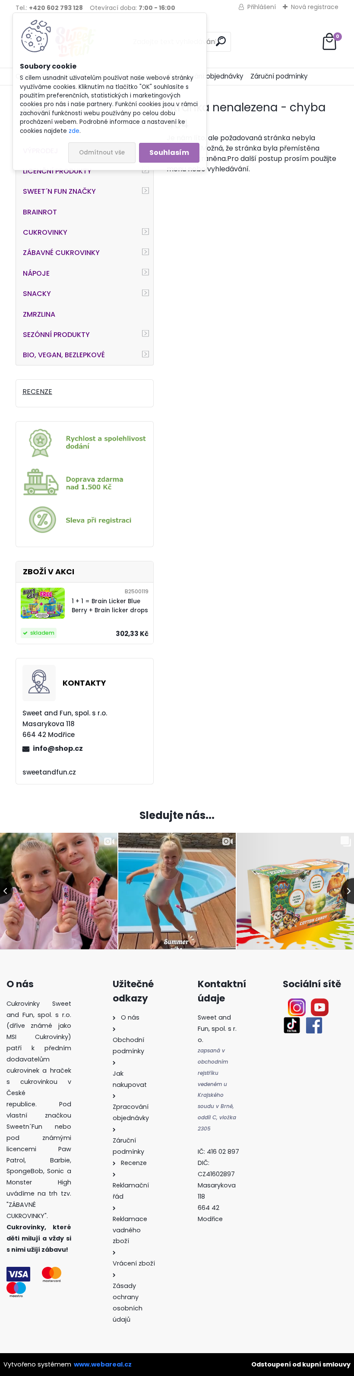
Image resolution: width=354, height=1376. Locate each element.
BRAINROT (40, 212)
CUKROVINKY (45, 232)
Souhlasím (169, 152)
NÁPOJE (36, 273)
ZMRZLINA (39, 314)
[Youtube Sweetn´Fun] (320, 1003)
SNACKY (37, 294)
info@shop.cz (58, 748)
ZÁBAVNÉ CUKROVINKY (61, 253)
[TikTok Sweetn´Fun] (292, 1021)
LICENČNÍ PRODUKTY (57, 171)
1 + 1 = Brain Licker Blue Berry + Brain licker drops (110, 605)
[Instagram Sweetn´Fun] (297, 1003)
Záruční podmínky (279, 76)
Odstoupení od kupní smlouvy (301, 1364)
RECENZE (37, 392)
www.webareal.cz (103, 1364)
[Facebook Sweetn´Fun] (312, 1021)
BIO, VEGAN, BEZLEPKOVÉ (64, 355)
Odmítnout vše (102, 152)
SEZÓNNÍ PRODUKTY (56, 335)
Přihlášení (261, 7)
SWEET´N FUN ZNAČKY (59, 191)
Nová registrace (314, 7)
